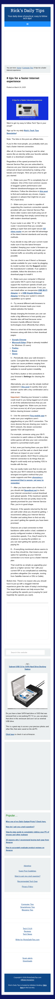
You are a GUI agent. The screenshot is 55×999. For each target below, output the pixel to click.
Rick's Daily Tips (27, 10)
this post (44, 191)
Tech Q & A (27, 928)
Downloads (27, 961)
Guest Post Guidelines (27, 871)
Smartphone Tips (27, 907)
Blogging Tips (27, 910)
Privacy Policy (27, 887)
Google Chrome (19, 340)
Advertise (27, 866)
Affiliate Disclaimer (27, 980)
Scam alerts (27, 958)
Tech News (27, 934)
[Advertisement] (27, 776)
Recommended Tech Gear (27, 881)
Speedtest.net (30, 490)
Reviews (27, 931)
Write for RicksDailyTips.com (27, 939)
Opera (14, 354)
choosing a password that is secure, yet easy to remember (27, 480)
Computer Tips (27, 904)
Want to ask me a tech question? (27, 876)
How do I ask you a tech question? (20, 827)
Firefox (15, 348)
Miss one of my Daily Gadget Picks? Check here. (26, 822)
